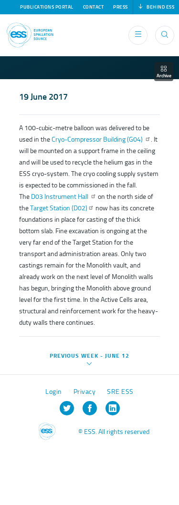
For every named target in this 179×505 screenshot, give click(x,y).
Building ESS (29, 490)
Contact (93, 7)
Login (53, 392)
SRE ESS (120, 392)
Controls (29, 461)
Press (120, 7)
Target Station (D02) (58, 208)
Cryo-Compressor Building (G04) (98, 139)
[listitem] (67, 408)
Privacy (85, 392)
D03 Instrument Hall (60, 197)
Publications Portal (47, 7)
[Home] (30, 35)
